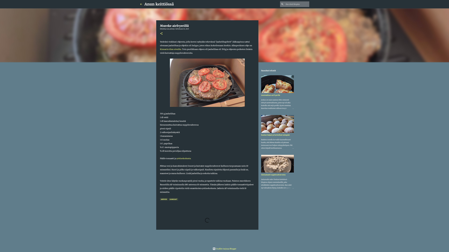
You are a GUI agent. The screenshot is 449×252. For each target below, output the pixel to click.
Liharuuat (173, 199)
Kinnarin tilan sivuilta (170, 49)
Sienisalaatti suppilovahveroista (273, 175)
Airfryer (164, 199)
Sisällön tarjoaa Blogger (225, 249)
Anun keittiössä (159, 4)
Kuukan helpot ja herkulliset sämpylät (275, 135)
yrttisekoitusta (184, 158)
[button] (161, 33)
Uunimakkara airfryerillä (270, 95)
